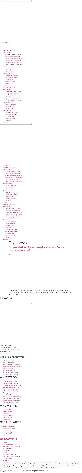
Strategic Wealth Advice (10, 381)
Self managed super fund (14, 58)
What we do (6, 52)
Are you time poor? (9, 362)
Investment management (13, 56)
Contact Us (6, 85)
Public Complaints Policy (10, 444)
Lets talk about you (9, 50)
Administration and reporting (12, 385)
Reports (8, 83)
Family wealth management (14, 60)
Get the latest (7, 74)
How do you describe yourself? (12, 366)
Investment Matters (12, 77)
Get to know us (7, 66)
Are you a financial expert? (11, 364)
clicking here (65, 468)
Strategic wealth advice (13, 54)
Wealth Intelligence (12, 75)
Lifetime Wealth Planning (13, 62)
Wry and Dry (10, 79)
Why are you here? (8, 361)
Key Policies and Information (11, 446)
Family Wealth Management (11, 389)
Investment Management (10, 383)
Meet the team (10, 70)
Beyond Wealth (10, 81)
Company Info (8, 438)
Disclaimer (6, 450)
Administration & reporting (14, 64)
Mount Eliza (10, 72)
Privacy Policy (7, 448)
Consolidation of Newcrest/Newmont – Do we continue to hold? (36, 249)
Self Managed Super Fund (11, 387)
